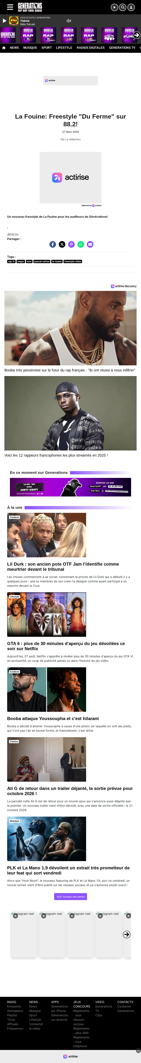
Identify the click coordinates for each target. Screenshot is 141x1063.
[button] (24, 934)
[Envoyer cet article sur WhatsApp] (80, 246)
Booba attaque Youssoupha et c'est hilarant (53, 718)
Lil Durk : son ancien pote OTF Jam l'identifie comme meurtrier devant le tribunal (63, 567)
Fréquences (15, 1028)
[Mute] (69, 21)
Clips (98, 1015)
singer (20, 261)
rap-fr (11, 261)
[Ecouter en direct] (114, 7)
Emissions (14, 1006)
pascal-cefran (42, 261)
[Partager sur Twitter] (61, 246)
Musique (30, 47)
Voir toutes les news (71, 896)
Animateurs (15, 1011)
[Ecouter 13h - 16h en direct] (70, 487)
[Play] (5, 21)
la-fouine (57, 261)
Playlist (12, 1015)
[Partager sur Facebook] (52, 246)
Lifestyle (64, 47)
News (14, 47)
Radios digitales (91, 47)
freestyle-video (72, 261)
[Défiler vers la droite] (126, 934)
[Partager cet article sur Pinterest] (70, 246)
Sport (46, 47)
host (29, 261)
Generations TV (122, 47)
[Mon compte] (131, 7)
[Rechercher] (122, 7)
